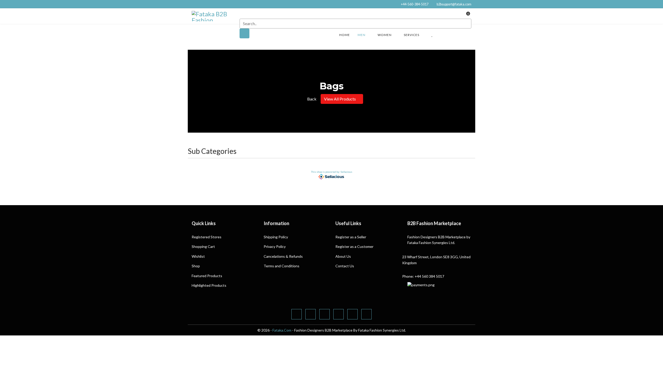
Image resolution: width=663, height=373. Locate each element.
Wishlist (198, 256)
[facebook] (296, 314)
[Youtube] (338, 314)
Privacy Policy (275, 246)
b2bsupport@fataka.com (454, 4)
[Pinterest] (324, 314)
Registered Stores (206, 237)
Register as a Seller (350, 237)
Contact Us (344, 266)
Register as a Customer (354, 246)
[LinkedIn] (352, 314)
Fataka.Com (282, 330)
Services (411, 35)
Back (311, 98)
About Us (343, 256)
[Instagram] (366, 314)
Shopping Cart (203, 246)
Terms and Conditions (281, 266)
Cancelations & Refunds (283, 256)
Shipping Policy (276, 237)
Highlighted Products (209, 285)
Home (344, 35)
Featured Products (207, 276)
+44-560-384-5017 (414, 4)
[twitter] (310, 314)
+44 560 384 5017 (429, 276)
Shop (196, 266)
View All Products (340, 98)
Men (361, 35)
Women (385, 35)
